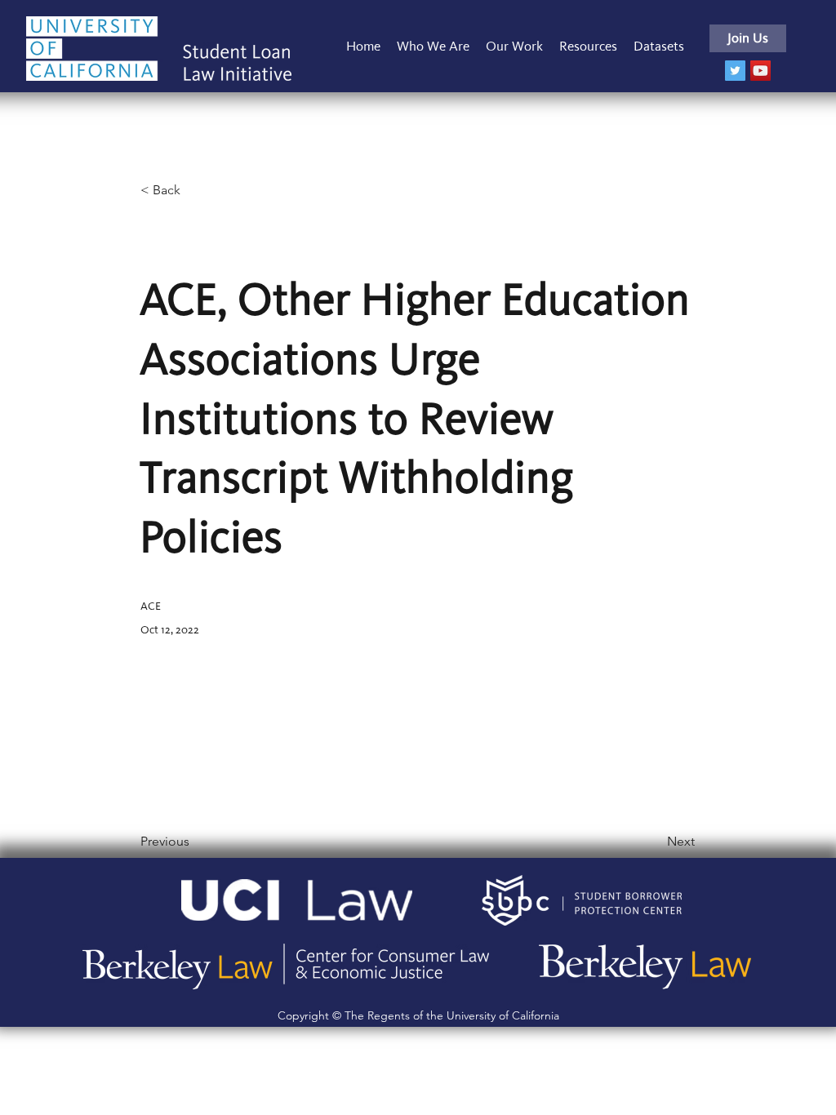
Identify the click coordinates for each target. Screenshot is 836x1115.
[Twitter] (735, 70)
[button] (514, 46)
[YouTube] (760, 70)
